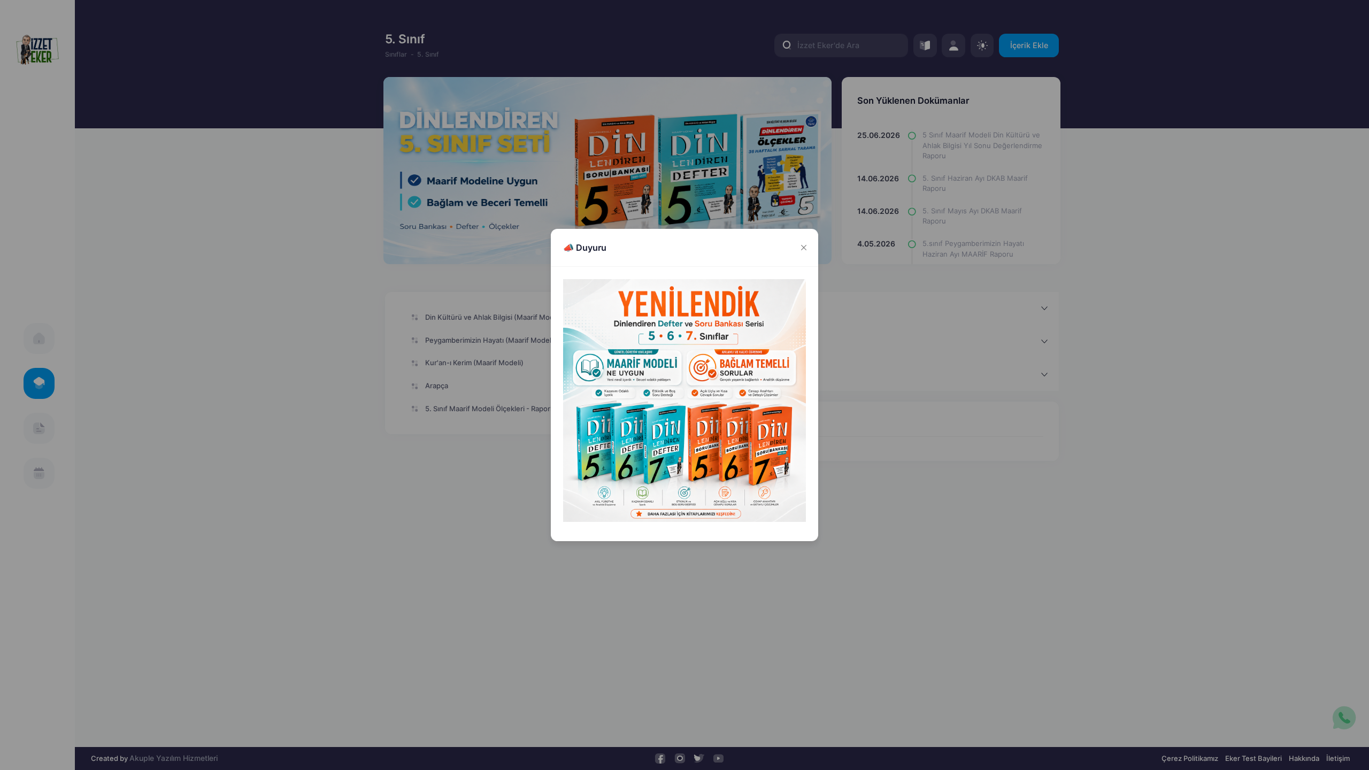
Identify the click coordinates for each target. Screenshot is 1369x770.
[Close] (803, 248)
